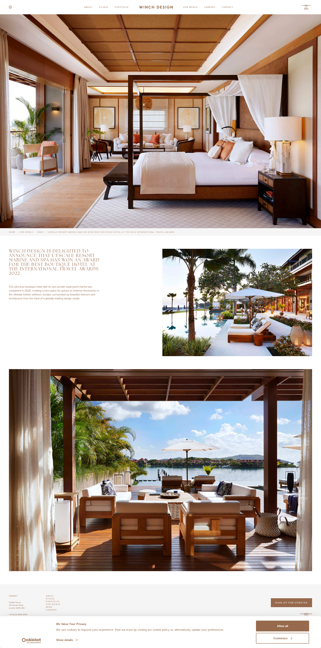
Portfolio (122, 7)
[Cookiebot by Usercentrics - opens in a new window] (31, 641)
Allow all (282, 626)
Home (12, 232)
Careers (209, 7)
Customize (280, 638)
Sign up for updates (291, 602)
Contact (228, 7)
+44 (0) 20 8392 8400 (18, 614)
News (40, 232)
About (88, 7)
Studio (103, 7)
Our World (190, 7)
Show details (64, 640)
